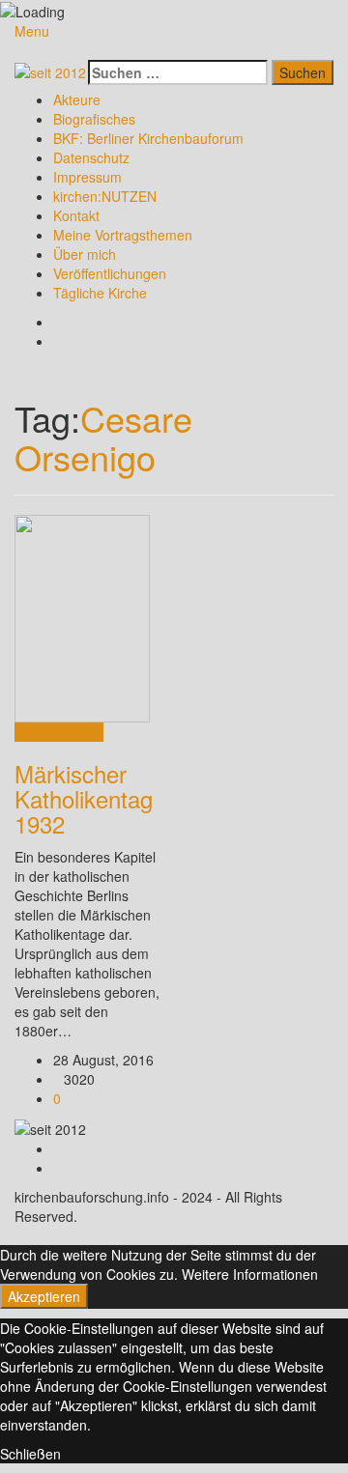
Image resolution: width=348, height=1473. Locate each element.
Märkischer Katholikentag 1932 (83, 798)
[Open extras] (82, 50)
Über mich (84, 254)
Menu (31, 31)
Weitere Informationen (250, 1274)
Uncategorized (58, 732)
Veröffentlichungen (109, 273)
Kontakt (76, 215)
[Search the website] (93, 50)
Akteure (77, 99)
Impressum (87, 176)
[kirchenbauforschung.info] (50, 69)
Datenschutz (91, 157)
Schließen (30, 1453)
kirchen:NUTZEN (105, 196)
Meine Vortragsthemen (122, 234)
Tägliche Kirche (100, 292)
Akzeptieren (44, 1296)
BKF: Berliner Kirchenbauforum (148, 138)
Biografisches (94, 118)
